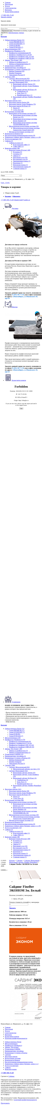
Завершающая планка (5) (21, 161)
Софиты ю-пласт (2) (16, 143)
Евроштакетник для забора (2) (15, 67)
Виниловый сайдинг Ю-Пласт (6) (24, 89)
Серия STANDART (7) (17, 44)
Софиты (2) (9, 141)
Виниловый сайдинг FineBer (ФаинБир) (23, 862)
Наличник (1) (17, 163)
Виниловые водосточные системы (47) (22, 113)
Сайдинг (20, 860)
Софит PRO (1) (18, 146)
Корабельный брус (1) (24, 95)
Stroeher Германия (15, 73)
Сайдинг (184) (10, 77)
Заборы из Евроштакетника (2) (19, 64)
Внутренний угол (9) (20, 159)
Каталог (12, 860)
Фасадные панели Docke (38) (19, 102)
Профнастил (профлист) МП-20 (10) (21, 58)
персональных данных (16, 33)
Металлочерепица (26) (12, 49)
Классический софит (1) (21, 144)
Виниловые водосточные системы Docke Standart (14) (25, 120)
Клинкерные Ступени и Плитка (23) (17, 69)
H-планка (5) (17, 152)
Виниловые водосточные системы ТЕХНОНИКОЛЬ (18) (25, 123)
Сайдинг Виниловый (31, 860)
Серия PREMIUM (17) (16, 42)
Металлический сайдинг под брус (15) (26, 80)
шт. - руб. (5, 183)
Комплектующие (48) (12, 148)
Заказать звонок (6, 17)
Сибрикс (11, 1076)
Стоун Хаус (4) (18, 110)
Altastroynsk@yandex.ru (22, 200)
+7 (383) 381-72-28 (7, 15)
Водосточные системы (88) (14, 111)
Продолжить (5, 1103)
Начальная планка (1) (20, 165)
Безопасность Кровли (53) (14, 133)
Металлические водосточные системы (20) (24, 126)
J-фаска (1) (16, 156)
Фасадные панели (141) (13, 100)
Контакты (8, 10)
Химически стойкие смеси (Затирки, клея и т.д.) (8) (23, 137)
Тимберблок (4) (22, 91)
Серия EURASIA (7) (16, 47)
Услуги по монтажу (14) (13, 139)
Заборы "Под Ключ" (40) (13, 60)
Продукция (9, 4)
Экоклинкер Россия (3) (17, 75)
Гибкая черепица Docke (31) (14, 40)
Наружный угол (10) (20, 157)
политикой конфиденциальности (25, 1100)
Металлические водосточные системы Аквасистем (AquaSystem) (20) (26, 129)
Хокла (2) (16, 108)
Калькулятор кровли (12, 12)
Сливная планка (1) (20, 168)
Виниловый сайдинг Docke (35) (24, 84)
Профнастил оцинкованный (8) (20, 53)
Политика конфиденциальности (16, 1038)
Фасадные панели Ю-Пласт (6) (19, 106)
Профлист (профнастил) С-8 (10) (20, 55)
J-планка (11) (17, 154)
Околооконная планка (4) (22, 167)
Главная (7, 2)
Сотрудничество (10, 8)
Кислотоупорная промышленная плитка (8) (20, 135)
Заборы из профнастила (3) (18, 62)
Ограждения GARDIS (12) (14, 66)
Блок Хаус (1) (22, 93)
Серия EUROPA (14, 45)
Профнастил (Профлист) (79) (15, 51)
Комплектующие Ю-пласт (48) (19, 150)
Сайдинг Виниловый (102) (18, 82)
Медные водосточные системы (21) (21, 132)
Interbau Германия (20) (16, 71)
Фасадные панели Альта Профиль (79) (22, 104)
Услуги (7, 6)
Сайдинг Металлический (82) (19, 78)
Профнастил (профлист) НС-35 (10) (21, 56)
